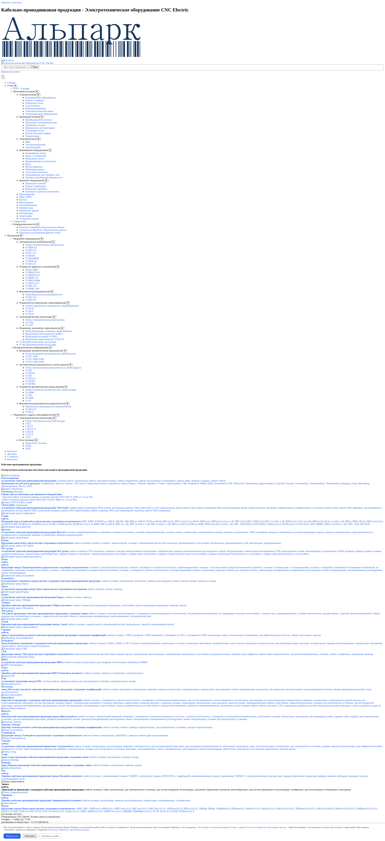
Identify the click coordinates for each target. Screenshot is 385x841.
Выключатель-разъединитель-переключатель (48, 406)
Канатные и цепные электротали (42, 191)
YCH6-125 (30, 297)
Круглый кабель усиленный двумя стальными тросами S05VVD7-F (47, 497)
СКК (4, 651)
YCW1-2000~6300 (34, 359)
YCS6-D (29, 314)
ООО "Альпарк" (21, 88)
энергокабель (5, 563)
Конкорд (6, 762)
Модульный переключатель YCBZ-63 (44, 339)
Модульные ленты (34, 158)
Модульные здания (29, 210)
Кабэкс (5, 540)
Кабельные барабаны (36, 189)
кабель (5, 632)
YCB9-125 (30, 264)
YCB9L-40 (30, 286)
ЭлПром (5, 602)
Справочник (19, 221)
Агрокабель (7, 578)
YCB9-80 (30, 255)
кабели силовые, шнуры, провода (61, 589)
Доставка (12, 454)
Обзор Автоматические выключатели (44, 245)
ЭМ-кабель (7, 610)
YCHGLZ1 (31, 409)
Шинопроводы (27, 194)
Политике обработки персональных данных (69, 830)
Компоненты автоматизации (40, 128)
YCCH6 (29, 322)
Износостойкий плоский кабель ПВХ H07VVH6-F (39, 499)
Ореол (4, 586)
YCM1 (28, 370)
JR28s (28, 446)
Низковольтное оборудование (40, 97)
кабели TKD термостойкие (75, 510)
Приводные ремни (34, 169)
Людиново (6, 795)
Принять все (12, 836)
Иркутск (6, 711)
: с (113, 480)
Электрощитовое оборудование (41, 114)
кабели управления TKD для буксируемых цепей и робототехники (231, 508)
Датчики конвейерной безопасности (44, 177)
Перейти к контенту (11, 2)
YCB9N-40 (31, 261)
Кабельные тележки (35, 183)
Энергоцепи (25, 216)
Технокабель (5, 669)
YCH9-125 (30, 300)
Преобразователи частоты (38, 119)
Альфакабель (5, 517)
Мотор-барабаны (34, 166)
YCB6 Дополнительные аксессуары (37, 342)
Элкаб (4, 621)
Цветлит (6, 529)
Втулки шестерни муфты (38, 133)
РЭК (3, 678)
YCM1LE (30, 373)
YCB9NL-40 (31, 278)
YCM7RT (30, 381)
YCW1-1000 (31, 356)
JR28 (27, 448)
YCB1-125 (30, 253)
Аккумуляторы (33, 147)
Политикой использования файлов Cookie (217, 827)
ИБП (27, 142)
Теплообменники (28, 205)
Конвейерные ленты (35, 153)
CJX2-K (29, 432)
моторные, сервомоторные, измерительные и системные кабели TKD (302, 508)
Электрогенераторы (35, 144)
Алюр (4, 754)
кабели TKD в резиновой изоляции (42, 510)
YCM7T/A (30, 378)
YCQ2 (28, 395)
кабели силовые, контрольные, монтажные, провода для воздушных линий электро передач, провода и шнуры (108, 581)
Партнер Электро (10, 724)
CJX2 (28, 423)
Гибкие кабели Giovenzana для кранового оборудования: (31, 494)
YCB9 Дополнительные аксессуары (37, 344)
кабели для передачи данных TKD (121, 508)
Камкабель (7, 640)
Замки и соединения (35, 156)
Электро (5, 741)
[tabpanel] (192, 464)
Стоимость (12, 456)
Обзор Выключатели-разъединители (44, 294)
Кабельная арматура (35, 108)
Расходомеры (26, 213)
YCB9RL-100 (32, 288)
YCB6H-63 (31, 247)
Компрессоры (26, 208)
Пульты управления (35, 186)
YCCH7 (29, 325)
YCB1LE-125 (32, 283)
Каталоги (12, 451)
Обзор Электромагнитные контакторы (45, 320)
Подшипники (32, 136)
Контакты (12, 459)
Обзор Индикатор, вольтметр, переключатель (48, 331)
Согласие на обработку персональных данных (43, 230)
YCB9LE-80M (32, 280)
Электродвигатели (34, 130)
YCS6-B (29, 308)
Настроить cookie (50, 836)
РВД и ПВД (25, 197)
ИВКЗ (4, 659)
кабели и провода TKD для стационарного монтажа (117, 510)
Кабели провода (10, 478)
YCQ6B (29, 398)
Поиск (35, 67)
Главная (11, 82)
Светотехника (32, 105)
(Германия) (14, 505)
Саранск (6, 629)
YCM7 (28, 376)
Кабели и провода (34, 100)
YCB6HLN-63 (32, 272)
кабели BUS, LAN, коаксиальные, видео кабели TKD (167, 508)
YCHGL (29, 412)
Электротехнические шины (39, 111)
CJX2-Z (29, 434)
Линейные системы (35, 125)
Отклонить (30, 836)
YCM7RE (30, 384)
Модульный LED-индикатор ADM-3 (44, 334)
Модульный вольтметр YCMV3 (41, 336)
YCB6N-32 (31, 250)
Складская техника (29, 218)
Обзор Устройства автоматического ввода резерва (50, 390)
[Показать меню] (2, 75)
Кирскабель (7, 697)
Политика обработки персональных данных (42, 227)
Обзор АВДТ (32, 269)
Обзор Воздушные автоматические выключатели (50, 353)
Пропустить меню (10, 71)
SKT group (7, 548)
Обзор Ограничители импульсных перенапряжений (52, 306)
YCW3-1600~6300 (34, 362)
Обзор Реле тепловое (36, 443)
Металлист (7, 686)
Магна (4, 806)
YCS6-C (29, 311)
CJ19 (27, 437)
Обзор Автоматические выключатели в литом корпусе (53, 367)
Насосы (23, 199)
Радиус (5, 594)
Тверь (4, 559)
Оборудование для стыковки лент (42, 175)
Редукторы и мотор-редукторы (41, 122)
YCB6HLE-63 (32, 275)
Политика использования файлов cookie (39, 232)
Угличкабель (8, 732)
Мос (3, 770)
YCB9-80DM (32, 258)
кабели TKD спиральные (158, 510)
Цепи (28, 164)
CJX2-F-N (30, 429)
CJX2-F (29, 426)
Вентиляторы (26, 202)
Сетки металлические (36, 172)
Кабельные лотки (34, 103)
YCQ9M (29, 392)
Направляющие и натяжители (40, 161)
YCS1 (28, 400)
